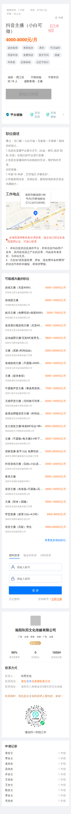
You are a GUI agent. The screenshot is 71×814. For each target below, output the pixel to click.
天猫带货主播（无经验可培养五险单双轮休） (24, 401)
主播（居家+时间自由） (19, 350)
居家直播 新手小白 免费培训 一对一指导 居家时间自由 (24, 451)
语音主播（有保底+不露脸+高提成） (24, 489)
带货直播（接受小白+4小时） (22, 514)
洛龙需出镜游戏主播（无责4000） (24, 325)
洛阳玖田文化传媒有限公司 (35, 629)
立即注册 (56, 599)
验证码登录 (30, 555)
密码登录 (14, 555)
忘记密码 (14, 599)
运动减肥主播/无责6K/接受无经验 (24, 338)
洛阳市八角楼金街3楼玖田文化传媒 (41, 686)
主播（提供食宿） (15, 375)
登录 (29, 681)
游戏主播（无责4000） (18, 287)
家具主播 (10, 476)
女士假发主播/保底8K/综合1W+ (23, 426)
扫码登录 (46, 555)
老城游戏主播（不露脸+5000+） (24, 363)
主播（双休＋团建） (17, 501)
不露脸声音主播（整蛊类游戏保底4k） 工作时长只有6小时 (24, 388)
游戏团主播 (11, 300)
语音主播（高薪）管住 (18, 527)
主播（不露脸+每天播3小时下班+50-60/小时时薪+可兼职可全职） (24, 438)
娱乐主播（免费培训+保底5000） (24, 312)
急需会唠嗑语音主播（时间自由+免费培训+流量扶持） (24, 413)
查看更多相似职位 (55, 540)
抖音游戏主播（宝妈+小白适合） (24, 464)
